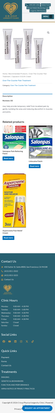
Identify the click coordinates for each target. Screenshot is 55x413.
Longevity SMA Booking (38, 11)
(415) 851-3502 (34, 5)
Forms (4, 361)
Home (5, 74)
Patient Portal (45, 5)
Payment (5, 357)
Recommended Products (18, 74)
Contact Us (6, 365)
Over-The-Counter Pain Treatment (17, 81)
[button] (48, 16)
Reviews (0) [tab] (8, 101)
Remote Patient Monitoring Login (38, 8)
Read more (8, 158)
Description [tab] (8, 96)
